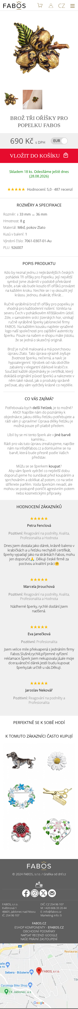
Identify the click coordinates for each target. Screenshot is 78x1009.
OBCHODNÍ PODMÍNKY (39, 931)
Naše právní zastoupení (39, 939)
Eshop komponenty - (39, 927)
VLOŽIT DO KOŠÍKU (35, 156)
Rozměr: (25, 214)
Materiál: (24, 227)
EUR (56, 140)
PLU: (13, 247)
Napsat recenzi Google (39, 935)
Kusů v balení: (15, 234)
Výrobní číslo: (27, 241)
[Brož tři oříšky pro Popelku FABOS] (11, 99)
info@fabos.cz (52, 912)
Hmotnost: (14, 221)
